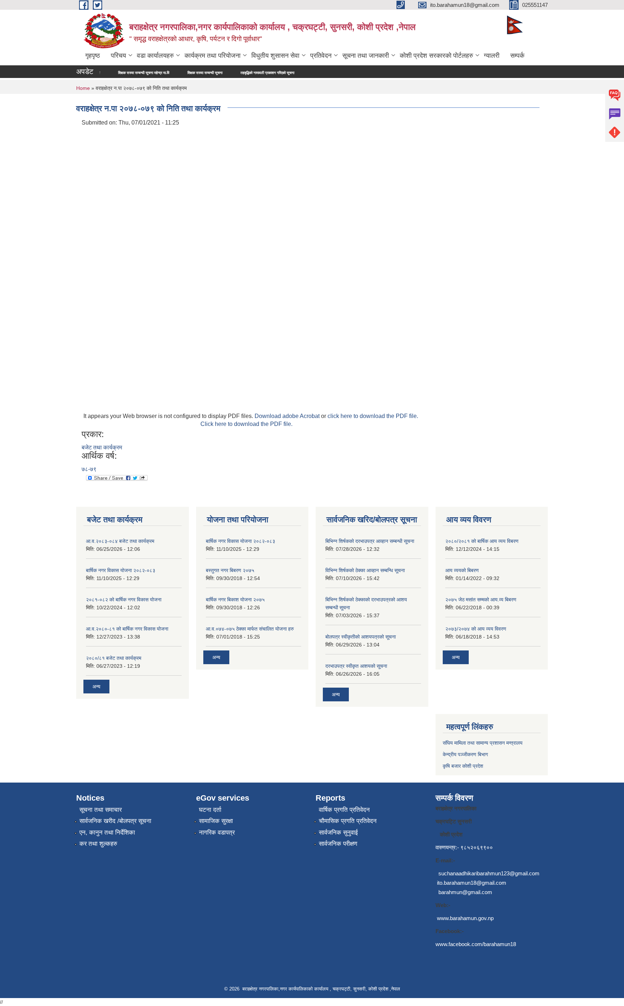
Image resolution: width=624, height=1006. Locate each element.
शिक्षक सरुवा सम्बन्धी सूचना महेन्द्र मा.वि (115, 73)
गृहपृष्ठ (92, 55)
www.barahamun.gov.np (465, 918)
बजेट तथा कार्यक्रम (102, 447)
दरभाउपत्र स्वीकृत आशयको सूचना (356, 666)
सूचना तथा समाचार (100, 809)
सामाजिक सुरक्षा (216, 821)
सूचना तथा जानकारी (365, 55)
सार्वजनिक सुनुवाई (338, 832)
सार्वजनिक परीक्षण (338, 843)
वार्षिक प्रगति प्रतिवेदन (344, 809)
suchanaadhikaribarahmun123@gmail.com (489, 873)
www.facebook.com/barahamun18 (476, 944)
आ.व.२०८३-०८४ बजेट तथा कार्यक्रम (120, 541)
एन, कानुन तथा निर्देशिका (107, 832)
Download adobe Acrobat (288, 416)
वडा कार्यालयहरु (155, 55)
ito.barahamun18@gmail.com (471, 883)
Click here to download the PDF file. (246, 424)
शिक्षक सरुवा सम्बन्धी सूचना (176, 73)
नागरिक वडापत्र (217, 832)
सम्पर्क (517, 55)
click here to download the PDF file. (373, 416)
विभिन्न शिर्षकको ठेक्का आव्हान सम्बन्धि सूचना (365, 570)
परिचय (118, 55)
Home (83, 88)
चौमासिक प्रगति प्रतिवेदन (348, 821)
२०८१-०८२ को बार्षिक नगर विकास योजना (123, 599)
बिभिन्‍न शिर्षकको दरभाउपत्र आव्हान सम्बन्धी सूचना (369, 541)
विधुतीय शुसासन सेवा (275, 55)
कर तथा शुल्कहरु (98, 843)
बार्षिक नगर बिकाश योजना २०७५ (235, 599)
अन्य (96, 686)
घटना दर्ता (210, 809)
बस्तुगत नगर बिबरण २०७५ (230, 570)
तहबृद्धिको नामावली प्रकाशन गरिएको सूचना (239, 73)
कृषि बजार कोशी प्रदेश (464, 766)
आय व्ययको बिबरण (462, 570)
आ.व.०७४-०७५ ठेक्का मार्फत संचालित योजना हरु (250, 629)
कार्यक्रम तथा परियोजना (212, 55)
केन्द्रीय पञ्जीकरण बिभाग (465, 754)
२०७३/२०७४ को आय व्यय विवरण (475, 629)
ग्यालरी (491, 55)
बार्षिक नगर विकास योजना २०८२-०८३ (120, 570)
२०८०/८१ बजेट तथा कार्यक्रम (113, 658)
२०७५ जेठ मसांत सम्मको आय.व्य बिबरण (480, 599)
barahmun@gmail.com (465, 892)
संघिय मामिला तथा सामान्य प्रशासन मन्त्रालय (483, 743)
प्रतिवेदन (321, 55)
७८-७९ (89, 469)
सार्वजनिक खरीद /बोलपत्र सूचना (115, 821)
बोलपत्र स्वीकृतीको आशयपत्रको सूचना (360, 637)
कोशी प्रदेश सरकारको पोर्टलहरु (436, 55)
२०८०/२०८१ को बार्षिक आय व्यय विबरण (482, 541)
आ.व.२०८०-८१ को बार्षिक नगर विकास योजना (127, 629)
